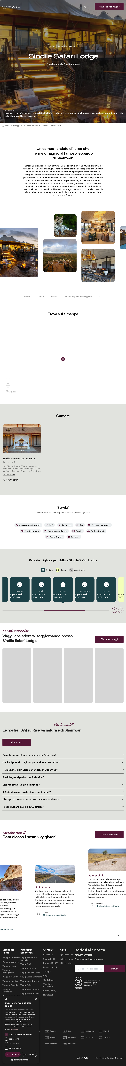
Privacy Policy (49, 990)
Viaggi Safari (26, 985)
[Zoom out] (8, 383)
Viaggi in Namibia (10, 981)
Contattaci (48, 980)
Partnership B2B (50, 963)
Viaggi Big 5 (25, 964)
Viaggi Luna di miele (29, 981)
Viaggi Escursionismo (30, 972)
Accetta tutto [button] (13, 1054)
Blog (45, 976)
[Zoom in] (8, 380)
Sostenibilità (49, 959)
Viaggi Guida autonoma (31, 977)
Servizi (54, 296)
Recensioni (48, 955)
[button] (22, 438)
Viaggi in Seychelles (7, 990)
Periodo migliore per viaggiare (78, 296)
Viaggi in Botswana (11, 957)
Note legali (48, 995)
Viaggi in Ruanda (10, 985)
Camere (40, 296)
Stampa (47, 971)
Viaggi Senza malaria (29, 993)
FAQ (100, 296)
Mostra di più (9, 474)
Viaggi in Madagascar (8, 971)
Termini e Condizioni (48, 985)
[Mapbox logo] (11, 391)
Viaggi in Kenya (9, 966)
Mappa (27, 296)
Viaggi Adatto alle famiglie (28, 958)
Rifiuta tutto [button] (29, 1054)
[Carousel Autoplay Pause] (118, 935)
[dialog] (20, 1030)
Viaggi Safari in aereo (30, 989)
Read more (14, 1029)
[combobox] (6, 999)
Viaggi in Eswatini (10, 962)
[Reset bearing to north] (8, 387)
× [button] (36, 999)
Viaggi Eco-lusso (28, 968)
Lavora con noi (50, 967)
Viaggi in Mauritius (10, 977)
